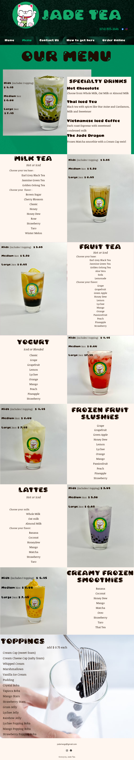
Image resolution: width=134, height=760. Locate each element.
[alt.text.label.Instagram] (126, 29)
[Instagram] (67, 750)
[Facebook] (122, 29)
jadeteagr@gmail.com (67, 744)
